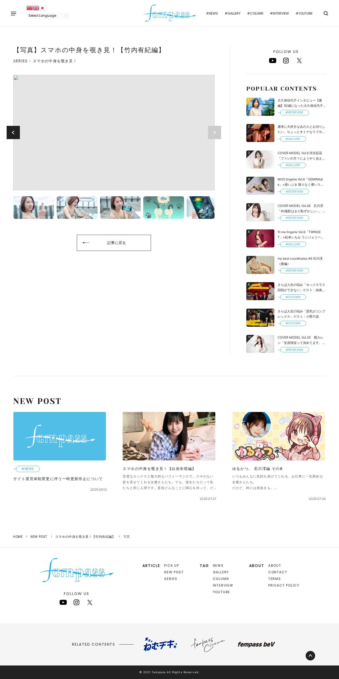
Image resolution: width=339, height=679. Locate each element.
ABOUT (274, 565)
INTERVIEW (223, 585)
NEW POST (38, 536)
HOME (18, 536)
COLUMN (221, 578)
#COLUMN (255, 13)
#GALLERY (232, 13)
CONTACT (277, 572)
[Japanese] (42, 7)
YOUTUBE (221, 592)
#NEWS (212, 13)
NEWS (218, 565)
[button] (13, 132)
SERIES (170, 578)
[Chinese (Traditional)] (29, 7)
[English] (36, 7)
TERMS (274, 578)
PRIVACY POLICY (284, 585)
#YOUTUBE (304, 13)
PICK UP (171, 565)
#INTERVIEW (279, 13)
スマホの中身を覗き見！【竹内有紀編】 (85, 536)
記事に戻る (116, 242)
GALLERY (221, 572)
